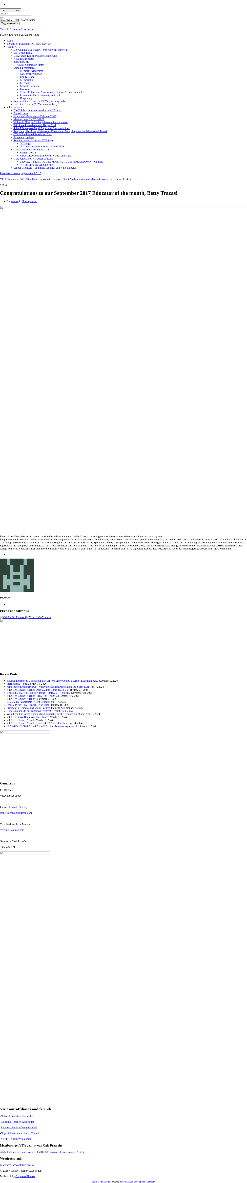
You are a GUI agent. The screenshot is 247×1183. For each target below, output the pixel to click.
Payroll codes (20, 113)
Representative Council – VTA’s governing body (39, 101)
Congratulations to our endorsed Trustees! (29, 710)
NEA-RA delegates (23, 58)
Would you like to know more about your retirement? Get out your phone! (46, 714)
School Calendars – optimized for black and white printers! (44, 167)
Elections (25, 83)
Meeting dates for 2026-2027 (28, 119)
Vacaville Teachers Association (16, 29)
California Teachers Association (17, 1121)
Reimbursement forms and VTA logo (33, 140)
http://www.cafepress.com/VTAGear (64, 1152)
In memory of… (22, 61)
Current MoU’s (28, 152)
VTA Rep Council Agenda (21, 698)
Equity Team (27, 76)
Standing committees (24, 67)
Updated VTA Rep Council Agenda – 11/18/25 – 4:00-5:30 (38, 692)
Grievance (25, 89)
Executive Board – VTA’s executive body (35, 104)
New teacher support (31, 73)
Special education (29, 86)
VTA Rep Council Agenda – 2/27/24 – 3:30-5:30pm (34, 723)
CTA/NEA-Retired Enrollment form (32, 134)
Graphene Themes (25, 1176)
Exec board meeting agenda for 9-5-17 (20, 173)
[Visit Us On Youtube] (38, 617)
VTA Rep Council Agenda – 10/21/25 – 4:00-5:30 (33, 695)
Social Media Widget (101, 1182)
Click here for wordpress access (17, 1165)
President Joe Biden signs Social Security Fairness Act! (36, 707)
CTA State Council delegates (28, 64)
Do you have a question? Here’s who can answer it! (40, 49)
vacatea (14, 201)
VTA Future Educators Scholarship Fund (35, 55)
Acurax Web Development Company (138, 1182)
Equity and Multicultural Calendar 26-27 (34, 116)
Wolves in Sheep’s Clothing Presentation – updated (40, 122)
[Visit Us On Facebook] (13, 617)
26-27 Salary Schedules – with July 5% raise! (37, 110)
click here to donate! (21, 1138)
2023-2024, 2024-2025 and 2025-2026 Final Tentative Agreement (42, 726)
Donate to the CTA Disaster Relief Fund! (28, 704)
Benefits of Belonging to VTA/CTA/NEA (29, 43)
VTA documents (15, 107)
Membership (26, 79)
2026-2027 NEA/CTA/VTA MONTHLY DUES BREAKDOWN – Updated (61, 161)
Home (10, 40)
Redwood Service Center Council (19, 1127)
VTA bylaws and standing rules (37, 164)
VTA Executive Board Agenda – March (28, 717)
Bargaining (26, 98)
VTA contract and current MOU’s (31, 149)
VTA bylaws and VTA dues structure (33, 158)
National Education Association (17, 1116)
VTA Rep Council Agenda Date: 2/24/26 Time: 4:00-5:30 (37, 689)
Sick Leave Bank (22, 52)
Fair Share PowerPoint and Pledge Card (34, 125)
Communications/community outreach (40, 95)
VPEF (4, 1138)
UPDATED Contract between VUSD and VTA (45, 155)
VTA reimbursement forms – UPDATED (42, 146)
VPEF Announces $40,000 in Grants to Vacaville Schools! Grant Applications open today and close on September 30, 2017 (65, 179)
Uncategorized (29, 201)
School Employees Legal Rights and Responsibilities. (41, 128)
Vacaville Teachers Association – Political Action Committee (52, 92)
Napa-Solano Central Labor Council (20, 1133)
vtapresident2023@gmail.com (16, 812)
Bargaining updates (23, 137)
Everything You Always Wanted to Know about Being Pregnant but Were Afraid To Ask (60, 131)
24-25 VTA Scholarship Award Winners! (28, 701)
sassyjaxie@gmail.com (12, 830)
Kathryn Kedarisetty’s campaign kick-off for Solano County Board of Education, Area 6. (54, 680)
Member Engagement (31, 70)
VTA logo (25, 143)
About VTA (13, 46)
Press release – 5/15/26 (19, 683)
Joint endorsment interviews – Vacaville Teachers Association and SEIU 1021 (48, 686)
